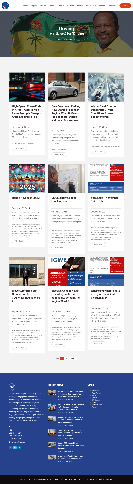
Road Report (96, 393)
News (66, 40)
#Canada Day (16, 226)
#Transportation (61, 149)
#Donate (21, 229)
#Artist (26, 224)
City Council (96, 400)
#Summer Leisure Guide (27, 233)
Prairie (43, 6)
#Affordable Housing (18, 224)
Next (73, 358)
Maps (94, 395)
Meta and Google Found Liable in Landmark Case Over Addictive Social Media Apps (70, 419)
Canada (52, 6)
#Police (28, 143)
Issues (102, 6)
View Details (19, 148)
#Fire (36, 229)
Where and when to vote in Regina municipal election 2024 (105, 294)
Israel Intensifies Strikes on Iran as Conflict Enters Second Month (70, 457)
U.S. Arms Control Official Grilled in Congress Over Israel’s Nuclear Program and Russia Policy (71, 394)
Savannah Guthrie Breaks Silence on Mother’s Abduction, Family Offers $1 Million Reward (71, 407)
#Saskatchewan (95, 146)
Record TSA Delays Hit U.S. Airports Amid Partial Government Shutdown (71, 445)
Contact (111, 6)
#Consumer (15, 229)
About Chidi (91, 6)
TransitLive (95, 391)
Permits (94, 407)
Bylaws (94, 398)
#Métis (26, 231)
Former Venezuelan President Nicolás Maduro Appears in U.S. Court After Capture (70, 432)
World (61, 6)
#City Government (25, 226)
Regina (34, 6)
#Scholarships (16, 233)
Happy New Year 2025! (26, 197)
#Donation (27, 229)
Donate (125, 6)
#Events (32, 229)
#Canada (14, 143)
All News (70, 6)
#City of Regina (21, 143)
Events (80, 6)
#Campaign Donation (34, 224)
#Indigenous (20, 231)
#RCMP (33, 143)
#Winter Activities (115, 146)
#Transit (53, 149)
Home (25, 6)
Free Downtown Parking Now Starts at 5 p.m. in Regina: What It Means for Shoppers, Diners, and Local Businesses (65, 113)
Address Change (97, 405)
